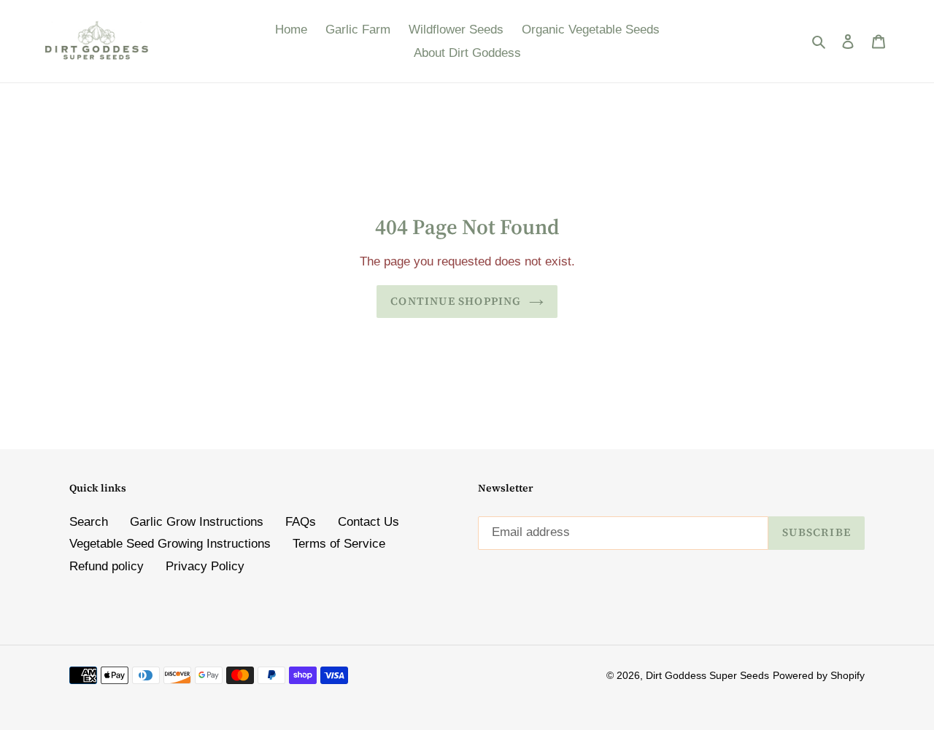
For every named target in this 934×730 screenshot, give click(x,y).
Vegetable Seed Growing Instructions (170, 544)
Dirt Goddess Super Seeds (707, 675)
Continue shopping (455, 300)
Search (88, 522)
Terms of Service (339, 544)
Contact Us (368, 522)
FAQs (300, 522)
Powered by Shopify (819, 675)
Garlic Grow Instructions (196, 522)
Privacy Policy (205, 566)
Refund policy (106, 566)
